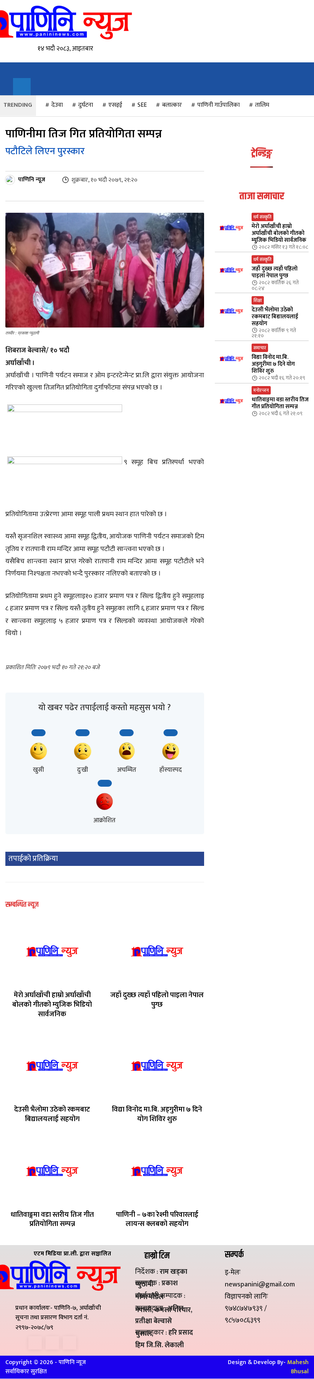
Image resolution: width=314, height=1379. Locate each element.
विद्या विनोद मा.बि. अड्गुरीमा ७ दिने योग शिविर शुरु (157, 1114)
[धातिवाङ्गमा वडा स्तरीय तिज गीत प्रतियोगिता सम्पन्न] (52, 1170)
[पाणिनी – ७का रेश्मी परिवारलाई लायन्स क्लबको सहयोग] (157, 1170)
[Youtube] (69, 1343)
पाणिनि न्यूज (31, 180)
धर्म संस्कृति (262, 217)
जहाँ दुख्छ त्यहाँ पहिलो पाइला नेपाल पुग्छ (157, 1000)
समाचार (259, 348)
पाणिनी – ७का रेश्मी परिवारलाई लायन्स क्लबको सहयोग (157, 1219)
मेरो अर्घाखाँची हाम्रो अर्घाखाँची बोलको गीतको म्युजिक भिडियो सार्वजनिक (52, 1004)
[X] (52, 1343)
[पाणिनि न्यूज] (11, 179)
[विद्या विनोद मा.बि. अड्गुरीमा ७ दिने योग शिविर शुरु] (157, 1065)
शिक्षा (257, 300)
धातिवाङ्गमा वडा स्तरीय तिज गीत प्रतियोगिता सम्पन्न (52, 1219)
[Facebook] (35, 1343)
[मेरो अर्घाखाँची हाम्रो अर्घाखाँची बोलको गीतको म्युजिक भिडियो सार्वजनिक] (52, 951)
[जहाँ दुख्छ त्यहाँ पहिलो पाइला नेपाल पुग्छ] (157, 951)
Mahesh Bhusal (298, 1367)
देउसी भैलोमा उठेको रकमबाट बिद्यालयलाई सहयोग (52, 1114)
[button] (22, 87)
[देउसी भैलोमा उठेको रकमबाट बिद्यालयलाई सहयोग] (52, 1065)
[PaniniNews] (56, 22)
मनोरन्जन (261, 390)
